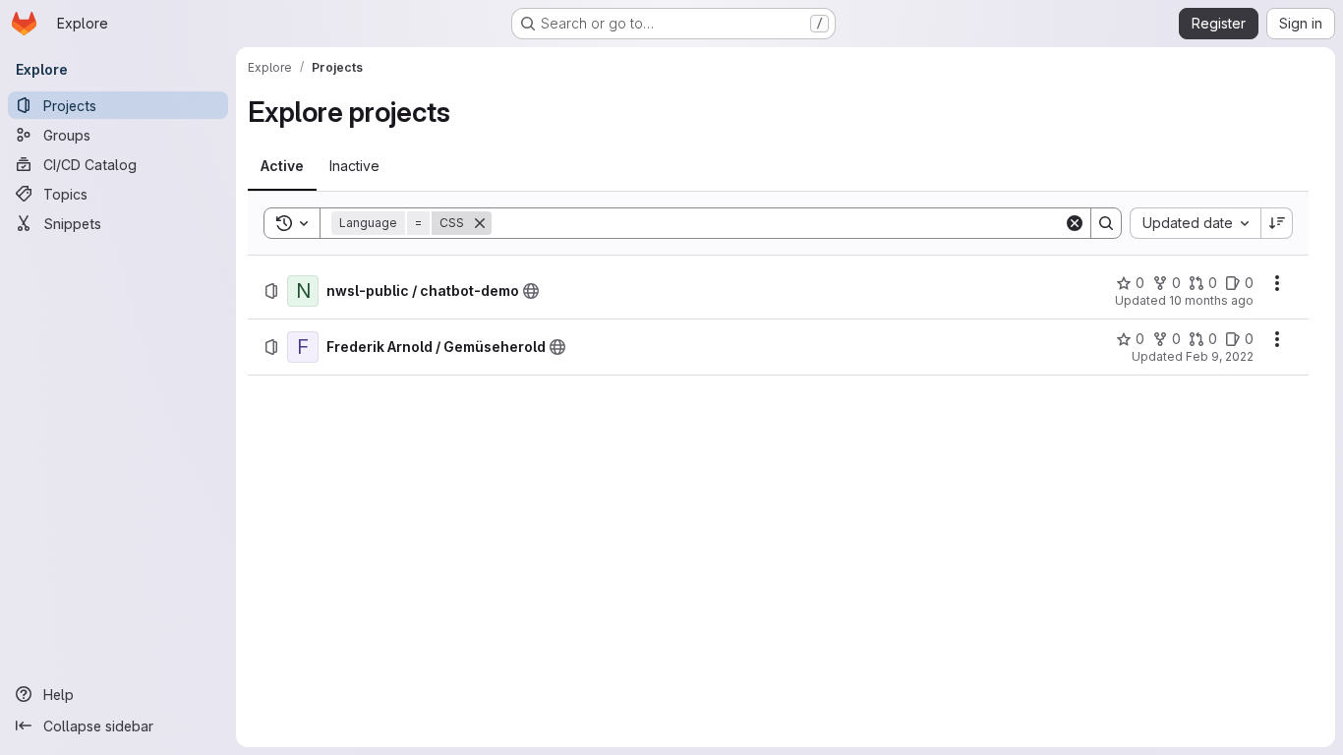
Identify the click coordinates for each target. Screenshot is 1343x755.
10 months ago (1211, 300)
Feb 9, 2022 (1220, 356)
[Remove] (480, 223)
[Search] (1106, 223)
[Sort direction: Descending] (1277, 223)
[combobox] (1195, 223)
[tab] (282, 166)
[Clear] (1074, 223)
